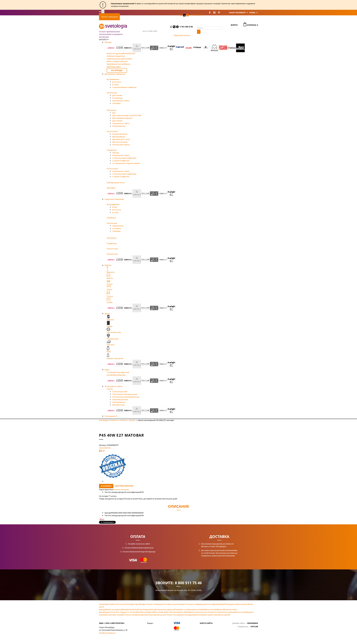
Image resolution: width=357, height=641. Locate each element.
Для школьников (119, 142)
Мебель (108, 265)
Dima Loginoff (224, 615)
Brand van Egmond (114, 609)
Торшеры (116, 103)
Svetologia (103, 420)
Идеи (107, 369)
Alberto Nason (195, 612)
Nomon (196, 609)
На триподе (117, 98)
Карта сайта (206, 623)
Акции (181, 604)
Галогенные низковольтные (124, 394)
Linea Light (166, 609)
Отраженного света (120, 100)
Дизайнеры (104, 612)
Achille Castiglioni (145, 612)
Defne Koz (197, 615)
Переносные (117, 226)
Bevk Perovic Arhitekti (130, 615)
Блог (115, 604)
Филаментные (118, 405)
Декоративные (118, 136)
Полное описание (121, 489)
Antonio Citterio (207, 612)
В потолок (116, 82)
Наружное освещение (114, 199)
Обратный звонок (182, 35)
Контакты (173, 16)
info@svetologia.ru (107, 633)
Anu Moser (218, 612)
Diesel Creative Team (209, 615)
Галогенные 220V (119, 391)
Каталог (113, 420)
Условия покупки (171, 604)
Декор (107, 313)
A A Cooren (113, 612)
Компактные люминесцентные (125, 397)
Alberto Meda (183, 612)
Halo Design (143, 609)
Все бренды (117, 70)
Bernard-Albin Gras (113, 615)
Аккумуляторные (119, 134)
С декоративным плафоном (124, 87)
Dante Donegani (186, 615)
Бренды (108, 42)
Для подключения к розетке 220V (126, 115)
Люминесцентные (120, 399)
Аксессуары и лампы (114, 386)
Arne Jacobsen (229, 612)
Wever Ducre (210, 609)
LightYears (157, 609)
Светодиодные (118, 402)
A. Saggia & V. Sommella (128, 612)
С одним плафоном (120, 160)
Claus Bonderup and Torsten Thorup (164, 615)
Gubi (136, 609)
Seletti (202, 609)
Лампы (123, 420)
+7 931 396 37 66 (196, 15)
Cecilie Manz (144, 615)
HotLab (254, 626)
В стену (115, 84)
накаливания (104, 447)
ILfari (151, 609)
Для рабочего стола (121, 139)
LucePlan (174, 609)
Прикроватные (118, 126)
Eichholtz (131, 609)
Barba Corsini (240, 612)
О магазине (160, 16)
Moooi (190, 609)
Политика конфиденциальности (199, 604)
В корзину (106, 486)
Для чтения (117, 95)
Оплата (125, 16)
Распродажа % (111, 416)
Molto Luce (183, 609)
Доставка (136, 16)
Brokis (124, 609)
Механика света (230, 609)
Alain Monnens (171, 612)
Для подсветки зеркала (122, 118)
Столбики (116, 228)
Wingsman (252, 623)
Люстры (115, 152)
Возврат (142, 604)
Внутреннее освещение (115, 74)
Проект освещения (109, 16)
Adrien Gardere (158, 612)
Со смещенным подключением (126, 163)
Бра (113, 112)
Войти (234, 25)
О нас (110, 604)
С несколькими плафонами (124, 158)
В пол (114, 207)
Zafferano (219, 609)
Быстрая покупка (124, 486)
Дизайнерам (218, 604)
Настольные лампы (121, 144)
